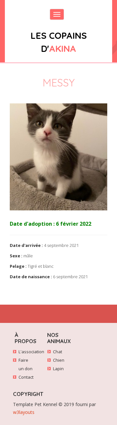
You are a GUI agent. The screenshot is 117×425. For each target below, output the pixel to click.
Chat (57, 352)
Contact (26, 377)
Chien (58, 360)
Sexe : (16, 256)
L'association (31, 352)
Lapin (58, 369)
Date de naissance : (31, 277)
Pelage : (18, 266)
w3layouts (23, 412)
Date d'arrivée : (26, 245)
